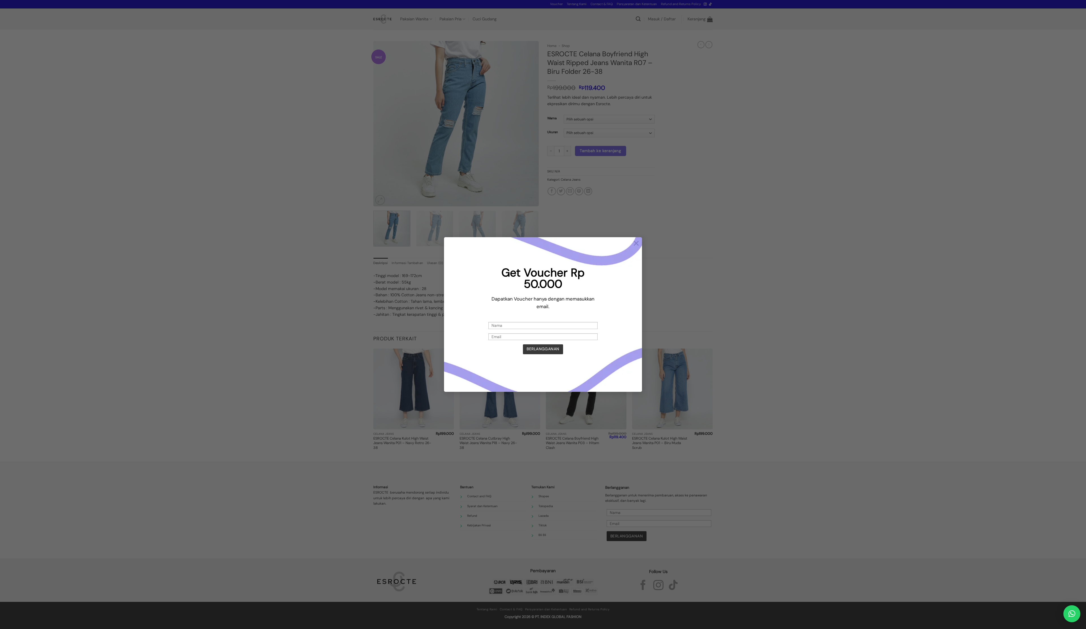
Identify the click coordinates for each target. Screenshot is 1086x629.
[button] (1071, 613)
